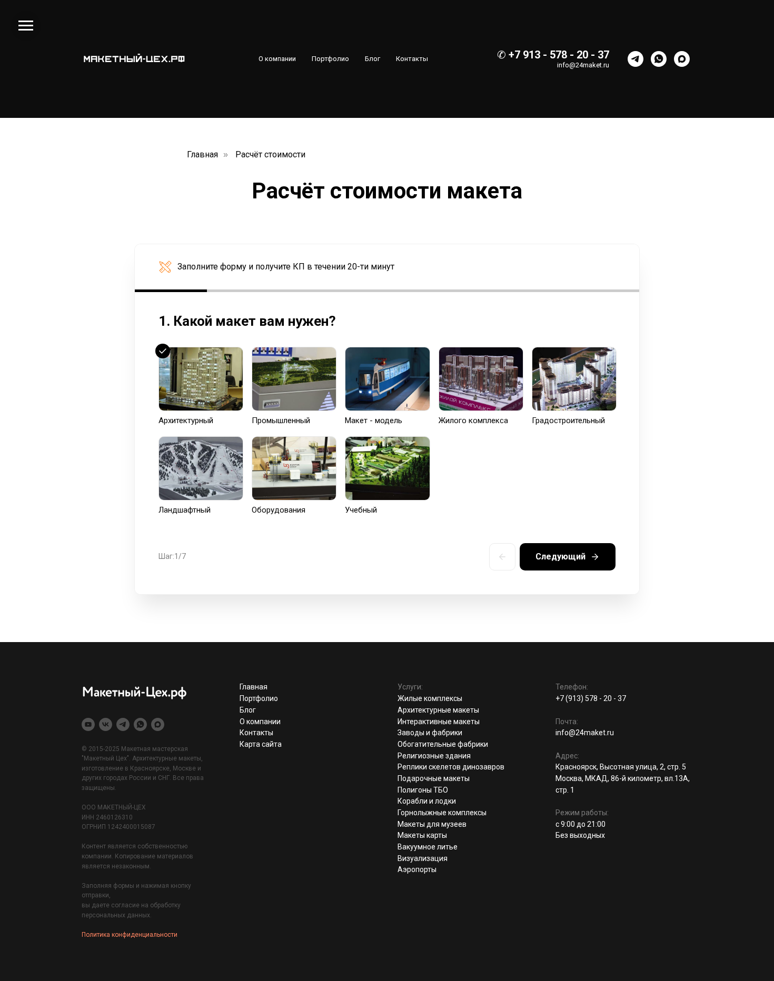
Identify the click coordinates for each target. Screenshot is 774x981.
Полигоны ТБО (423, 790)
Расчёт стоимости (270, 154)
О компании (277, 59)
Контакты (412, 59)
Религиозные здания (434, 756)
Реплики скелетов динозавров (451, 767)
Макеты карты (422, 835)
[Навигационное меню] (25, 26)
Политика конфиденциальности (129, 934)
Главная (202, 154)
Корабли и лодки (427, 801)
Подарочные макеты (434, 778)
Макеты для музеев (432, 824)
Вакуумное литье (428, 847)
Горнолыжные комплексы (442, 812)
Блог (372, 59)
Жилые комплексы (430, 698)
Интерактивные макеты (439, 721)
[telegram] (635, 59)
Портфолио (330, 59)
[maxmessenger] (682, 59)
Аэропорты (417, 869)
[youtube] (88, 724)
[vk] (105, 724)
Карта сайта (261, 744)
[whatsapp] (659, 59)
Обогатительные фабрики (443, 744)
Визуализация (423, 858)
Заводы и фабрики (430, 732)
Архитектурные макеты (438, 710)
